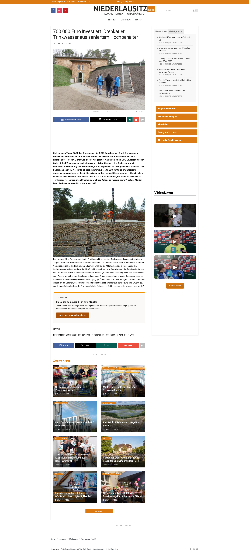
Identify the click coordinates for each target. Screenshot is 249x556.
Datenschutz (81, 2)
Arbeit (106, 544)
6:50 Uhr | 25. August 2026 (171, 85)
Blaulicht (163, 124)
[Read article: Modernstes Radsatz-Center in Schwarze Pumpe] (123, 381)
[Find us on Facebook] (53, 10)
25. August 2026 (63, 394)
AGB (89, 2)
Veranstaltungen (167, 116)
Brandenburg (61, 368)
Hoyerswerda (61, 438)
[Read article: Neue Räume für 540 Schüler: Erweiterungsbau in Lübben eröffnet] (123, 487)
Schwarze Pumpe (110, 368)
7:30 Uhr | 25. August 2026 (171, 75)
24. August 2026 (63, 429)
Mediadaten (71, 2)
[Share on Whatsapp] (130, 119)
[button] (175, 215)
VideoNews (126, 20)
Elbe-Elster (60, 544)
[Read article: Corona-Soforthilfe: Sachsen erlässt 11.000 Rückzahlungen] (123, 522)
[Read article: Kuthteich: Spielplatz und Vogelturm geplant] (123, 416)
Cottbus (107, 438)
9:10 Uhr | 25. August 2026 (171, 43)
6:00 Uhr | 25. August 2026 (171, 96)
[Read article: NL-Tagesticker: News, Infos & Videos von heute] (75, 381)
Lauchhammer (109, 403)
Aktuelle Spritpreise (169, 140)
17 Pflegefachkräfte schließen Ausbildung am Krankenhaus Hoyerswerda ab (71, 457)
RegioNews (111, 20)
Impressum (61, 2)
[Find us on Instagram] (59, 10)
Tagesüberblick (167, 108)
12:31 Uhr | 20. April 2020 (62, 43)
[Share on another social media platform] (142, 119)
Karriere (53, 2)
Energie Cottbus (167, 132)
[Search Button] (186, 10)
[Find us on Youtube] (65, 10)
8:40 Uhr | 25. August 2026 (171, 53)
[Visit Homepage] (124, 10)
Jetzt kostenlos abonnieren (72, 315)
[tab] (161, 31)
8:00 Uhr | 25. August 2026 (171, 64)
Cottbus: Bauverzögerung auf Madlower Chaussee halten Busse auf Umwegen (73, 528)
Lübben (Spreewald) (112, 474)
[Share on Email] (136, 119)
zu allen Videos (175, 286)
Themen (137, 20)
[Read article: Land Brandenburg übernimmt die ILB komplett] (75, 416)
